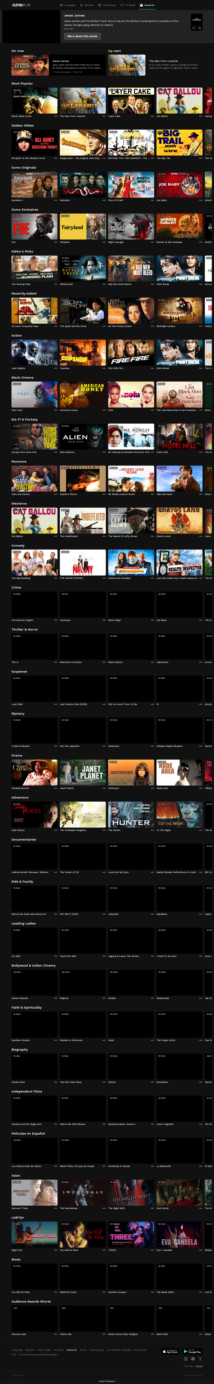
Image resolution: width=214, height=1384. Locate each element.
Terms (83, 1350)
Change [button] (198, 1366)
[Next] (202, 99)
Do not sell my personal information (38, 1354)
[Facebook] (193, 1359)
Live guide (69, 5)
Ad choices (140, 1350)
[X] (200, 1359)
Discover (89, 5)
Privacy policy (97, 1350)
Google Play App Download (192, 1352)
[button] (82, 36)
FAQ (14, 1354)
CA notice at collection (119, 1350)
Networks (149, 5)
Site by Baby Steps (194, 1375)
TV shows (130, 5)
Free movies (109, 5)
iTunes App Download (170, 1352)
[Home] (21, 5)
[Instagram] (186, 1359)
